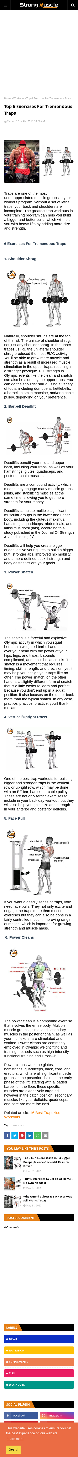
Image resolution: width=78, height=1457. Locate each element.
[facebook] (21, 1415)
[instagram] (57, 1415)
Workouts (18, 98)
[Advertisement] (39, 51)
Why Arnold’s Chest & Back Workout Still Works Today (47, 1198)
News (13, 1339)
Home (7, 98)
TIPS (12, 1373)
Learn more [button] (15, 1439)
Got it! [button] (13, 1449)
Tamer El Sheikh (16, 121)
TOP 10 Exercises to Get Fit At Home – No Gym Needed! (48, 1181)
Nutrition (17, 1350)
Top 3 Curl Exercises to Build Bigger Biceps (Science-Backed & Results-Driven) (46, 1162)
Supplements (18, 1362)
